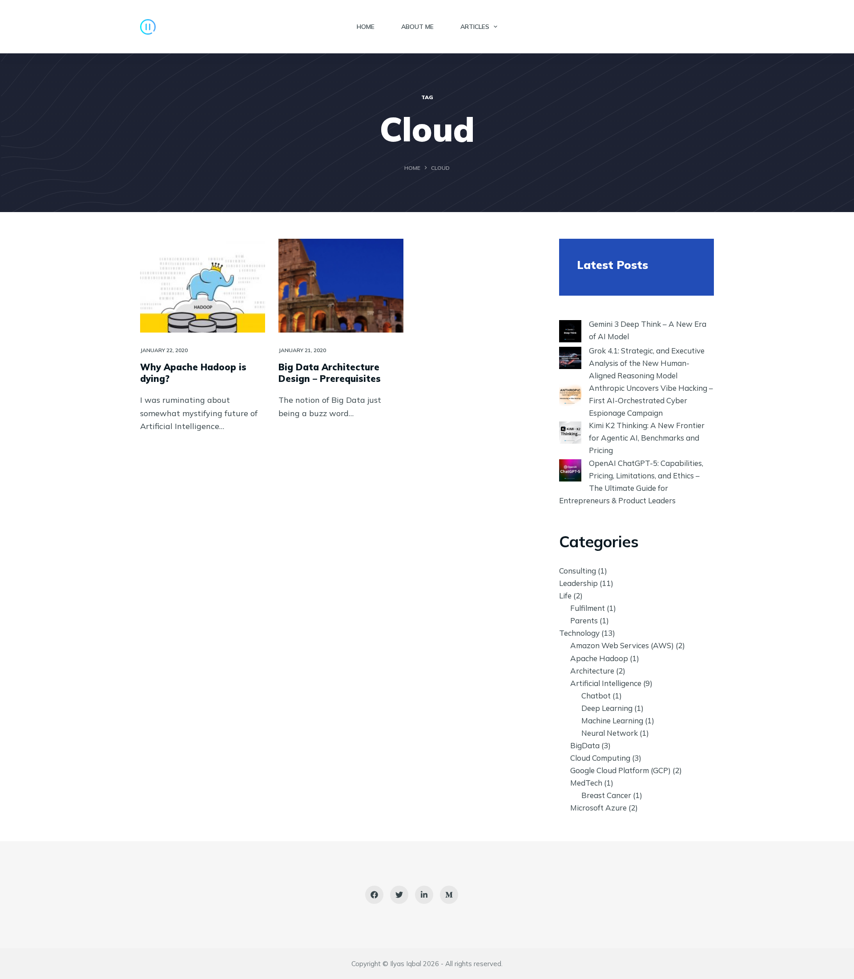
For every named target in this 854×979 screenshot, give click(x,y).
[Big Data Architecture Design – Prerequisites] (340, 286)
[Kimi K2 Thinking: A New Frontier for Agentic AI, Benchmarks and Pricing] (570, 432)
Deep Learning (606, 708)
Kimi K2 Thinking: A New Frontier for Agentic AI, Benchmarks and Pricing (647, 438)
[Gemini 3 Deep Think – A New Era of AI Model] (570, 331)
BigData (585, 745)
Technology (579, 633)
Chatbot (596, 695)
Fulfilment (587, 608)
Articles (474, 27)
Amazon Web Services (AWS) (622, 645)
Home (366, 27)
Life (565, 595)
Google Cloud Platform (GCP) (620, 770)
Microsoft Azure (598, 807)
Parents (584, 620)
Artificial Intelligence (605, 683)
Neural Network (609, 733)
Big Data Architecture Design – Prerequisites (329, 372)
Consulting (577, 570)
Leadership (578, 583)
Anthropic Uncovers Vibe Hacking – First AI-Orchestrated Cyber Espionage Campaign (651, 400)
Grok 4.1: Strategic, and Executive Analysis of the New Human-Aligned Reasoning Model (647, 363)
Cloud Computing (600, 757)
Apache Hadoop (599, 658)
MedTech (586, 782)
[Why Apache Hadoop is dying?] (202, 286)
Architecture (592, 670)
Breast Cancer (606, 795)
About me (417, 27)
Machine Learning (612, 720)
